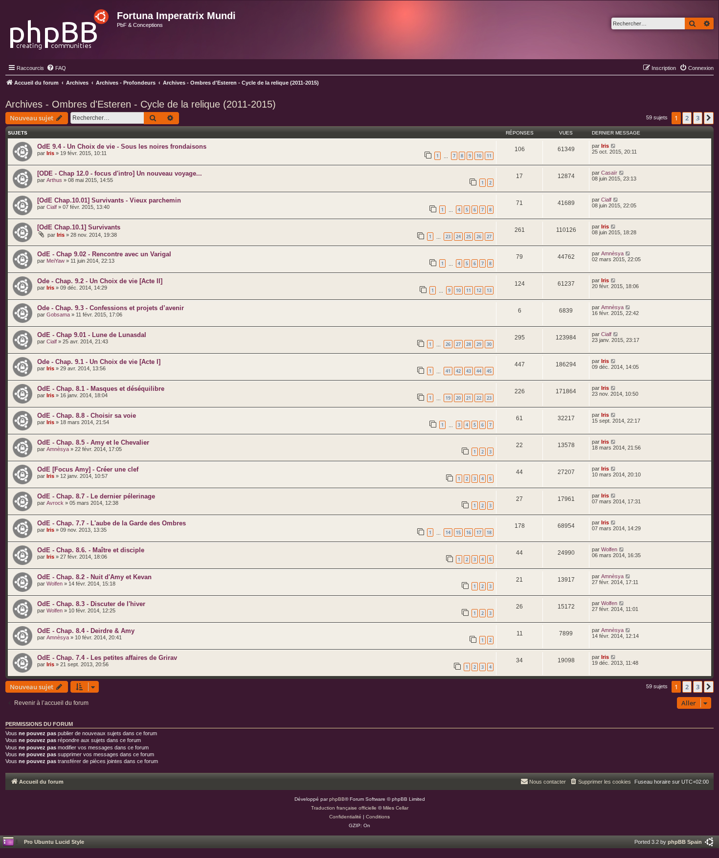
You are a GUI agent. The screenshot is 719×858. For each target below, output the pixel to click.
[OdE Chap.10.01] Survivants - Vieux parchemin (109, 200)
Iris (50, 153)
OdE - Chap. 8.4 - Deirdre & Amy (86, 630)
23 (448, 236)
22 (478, 398)
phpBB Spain (685, 842)
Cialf (51, 207)
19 (448, 398)
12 (478, 290)
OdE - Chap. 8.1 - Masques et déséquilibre (100, 388)
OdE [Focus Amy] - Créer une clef (87, 469)
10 (478, 156)
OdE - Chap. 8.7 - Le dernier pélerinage (96, 496)
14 (448, 532)
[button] (709, 118)
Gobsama (58, 314)
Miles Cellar (395, 808)
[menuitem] (56, 68)
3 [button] (697, 117)
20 (458, 398)
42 (458, 371)
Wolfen (609, 549)
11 (489, 156)
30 (489, 344)
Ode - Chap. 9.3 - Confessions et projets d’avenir (110, 308)
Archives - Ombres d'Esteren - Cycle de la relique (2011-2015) (140, 104)
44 (478, 371)
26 (478, 236)
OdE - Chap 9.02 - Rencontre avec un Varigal (104, 254)
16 (468, 532)
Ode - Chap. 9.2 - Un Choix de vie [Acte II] (99, 281)
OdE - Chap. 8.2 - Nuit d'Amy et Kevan (94, 577)
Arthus (54, 180)
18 (489, 532)
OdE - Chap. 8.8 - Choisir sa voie (86, 415)
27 (489, 236)
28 (468, 344)
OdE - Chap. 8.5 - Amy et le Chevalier (93, 442)
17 (478, 532)
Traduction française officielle (344, 808)
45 (489, 371)
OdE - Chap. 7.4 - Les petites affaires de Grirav (107, 657)
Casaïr (609, 173)
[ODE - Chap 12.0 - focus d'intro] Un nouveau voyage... (119, 173)
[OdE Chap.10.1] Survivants (78, 227)
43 (468, 371)
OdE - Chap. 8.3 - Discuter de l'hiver (91, 604)
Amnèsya (612, 253)
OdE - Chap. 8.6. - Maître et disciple (90, 550)
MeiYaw (55, 261)
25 (468, 236)
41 (448, 371)
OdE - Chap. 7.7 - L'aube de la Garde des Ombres (111, 523)
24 (458, 236)
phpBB (337, 799)
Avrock (55, 503)
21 (468, 398)
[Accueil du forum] (60, 26)
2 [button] (687, 117)
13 (489, 290)
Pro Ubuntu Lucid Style (54, 842)
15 (458, 532)
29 (478, 344)
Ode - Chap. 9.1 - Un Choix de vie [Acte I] (98, 361)
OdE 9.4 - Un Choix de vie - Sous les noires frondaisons (121, 146)
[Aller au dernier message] (613, 146)
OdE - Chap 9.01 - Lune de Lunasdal (91, 335)
